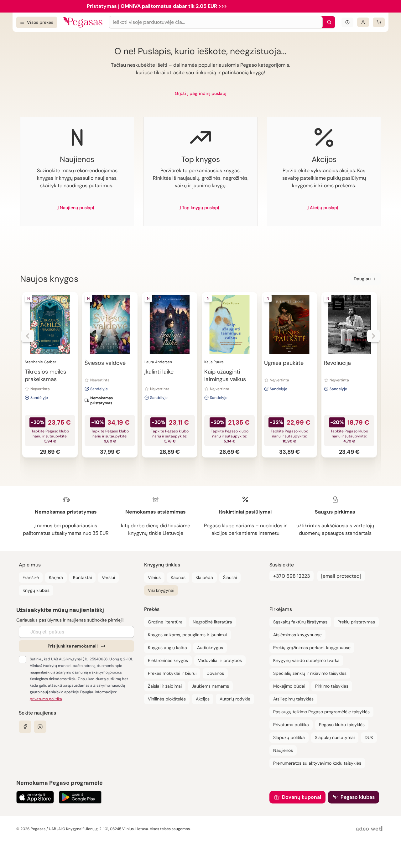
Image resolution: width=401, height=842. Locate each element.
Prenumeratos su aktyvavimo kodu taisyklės (317, 763)
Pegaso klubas (358, 797)
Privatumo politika (291, 724)
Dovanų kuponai (301, 797)
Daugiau (362, 279)
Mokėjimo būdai (289, 686)
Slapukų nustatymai (335, 737)
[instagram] (40, 727)
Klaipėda (204, 577)
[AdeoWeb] (370, 829)
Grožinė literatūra (165, 622)
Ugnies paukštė (284, 363)
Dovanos (215, 673)
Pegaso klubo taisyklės (342, 724)
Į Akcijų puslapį (323, 207)
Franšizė (31, 577)
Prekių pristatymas (356, 622)
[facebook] (25, 727)
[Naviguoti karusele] (27, 336)
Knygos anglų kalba (167, 647)
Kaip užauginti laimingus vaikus (225, 375)
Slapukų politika (289, 737)
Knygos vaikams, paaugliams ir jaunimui (187, 635)
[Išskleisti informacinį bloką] (347, 22)
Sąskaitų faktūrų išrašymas (300, 622)
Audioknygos (210, 647)
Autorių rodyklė (235, 699)
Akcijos (203, 699)
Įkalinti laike (159, 371)
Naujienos (283, 750)
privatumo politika (46, 698)
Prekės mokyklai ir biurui (172, 673)
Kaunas (178, 577)
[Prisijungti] (363, 22)
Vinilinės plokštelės (167, 699)
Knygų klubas (36, 590)
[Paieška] (327, 22)
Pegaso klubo (57, 431)
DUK (369, 737)
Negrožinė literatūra (212, 622)
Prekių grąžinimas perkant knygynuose (312, 647)
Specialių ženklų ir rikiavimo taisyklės (309, 673)
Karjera (56, 577)
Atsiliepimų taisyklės (293, 699)
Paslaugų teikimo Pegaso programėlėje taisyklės (321, 712)
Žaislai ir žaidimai (165, 686)
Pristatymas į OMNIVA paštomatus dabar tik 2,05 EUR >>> (157, 6)
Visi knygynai (161, 590)
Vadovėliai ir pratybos (220, 660)
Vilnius (154, 577)
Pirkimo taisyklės (331, 686)
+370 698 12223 (291, 576)
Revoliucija (337, 363)
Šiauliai (230, 577)
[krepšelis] (379, 22)
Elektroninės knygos (168, 660)
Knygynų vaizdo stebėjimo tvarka (306, 660)
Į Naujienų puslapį (76, 207)
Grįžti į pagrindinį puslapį (200, 93)
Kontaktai (82, 577)
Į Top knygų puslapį (199, 207)
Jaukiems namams (210, 686)
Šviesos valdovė (105, 363)
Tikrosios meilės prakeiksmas (45, 375)
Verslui (108, 577)
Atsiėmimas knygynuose (297, 635)
